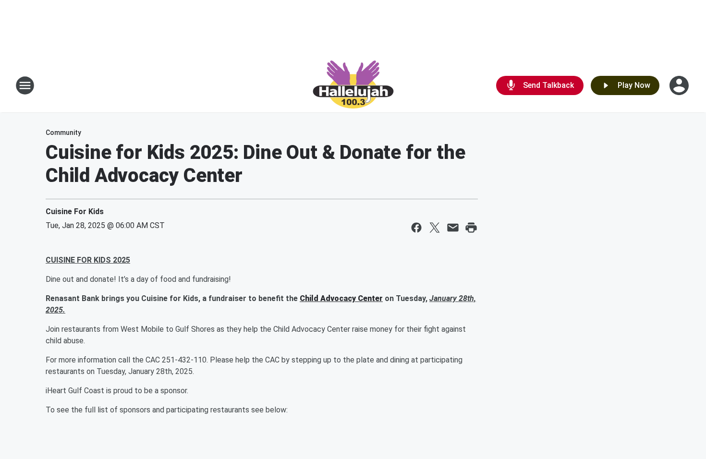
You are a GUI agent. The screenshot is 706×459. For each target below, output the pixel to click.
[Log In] (680, 85)
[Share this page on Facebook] (416, 227)
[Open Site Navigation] (25, 85)
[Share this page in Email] (453, 227)
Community (63, 132)
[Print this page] (471, 227)
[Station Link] (353, 85)
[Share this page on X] (434, 227)
